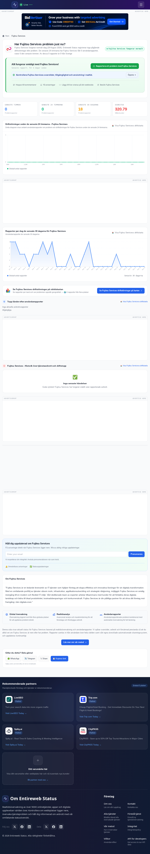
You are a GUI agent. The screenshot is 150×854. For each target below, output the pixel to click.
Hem (7, 36)
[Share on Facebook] (53, 827)
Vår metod (109, 826)
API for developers (137, 838)
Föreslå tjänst (134, 813)
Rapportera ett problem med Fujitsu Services (116, 66)
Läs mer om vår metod (73, 642)
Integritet (132, 826)
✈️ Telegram (29, 659)
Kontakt (131, 803)
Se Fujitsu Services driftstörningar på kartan (119, 290)
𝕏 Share (43, 659)
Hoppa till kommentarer (26, 85)
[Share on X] (46, 827)
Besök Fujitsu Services (110, 85)
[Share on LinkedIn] (61, 827)
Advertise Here (139, 180)
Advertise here (141, 11)
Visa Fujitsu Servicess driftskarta (129, 126)
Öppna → (132, 75)
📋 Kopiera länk (59, 659)
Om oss (108, 803)
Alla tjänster (110, 813)
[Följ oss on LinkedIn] (29, 827)
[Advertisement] (75, 202)
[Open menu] (141, 5)
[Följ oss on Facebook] (22, 827)
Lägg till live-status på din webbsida (77, 85)
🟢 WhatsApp (13, 659)
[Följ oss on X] (14, 827)
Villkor (107, 838)
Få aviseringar (49, 85)
